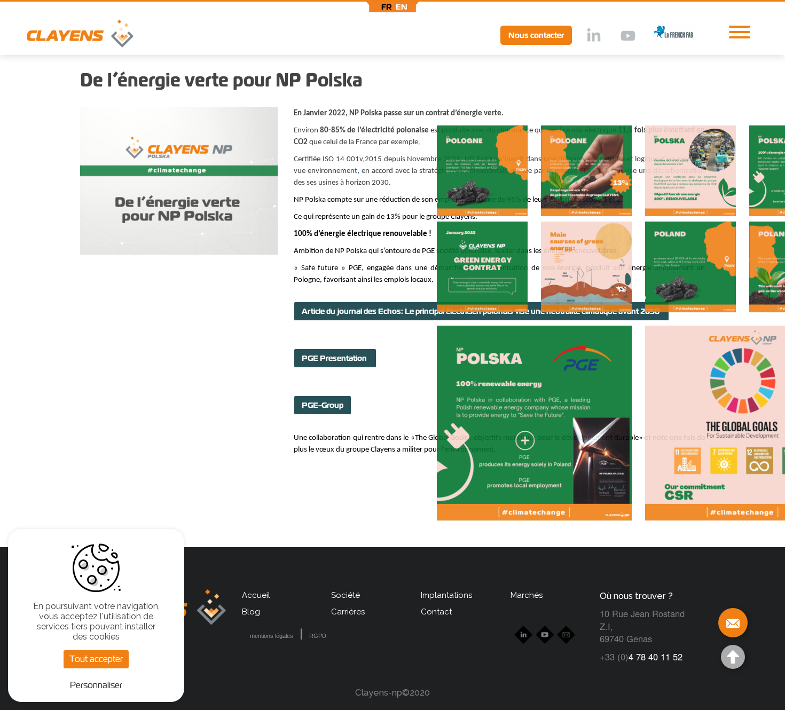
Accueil (256, 595)
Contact (436, 612)
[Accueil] (67, 36)
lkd (592, 36)
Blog (251, 612)
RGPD (317, 636)
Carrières (348, 612)
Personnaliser (96, 685)
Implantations (446, 595)
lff (665, 34)
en (401, 7)
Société (345, 595)
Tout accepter (96, 659)
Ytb (627, 36)
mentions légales (271, 636)
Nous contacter (536, 35)
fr (386, 7)
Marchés (527, 595)
